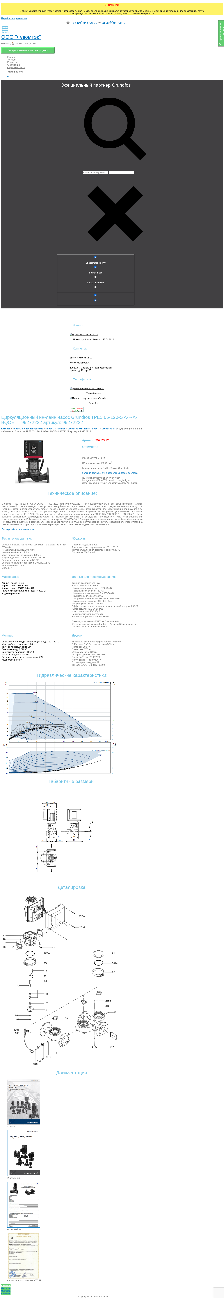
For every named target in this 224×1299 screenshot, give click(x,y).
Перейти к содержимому (14, 18)
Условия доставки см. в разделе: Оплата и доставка (109, 473)
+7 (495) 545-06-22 (84, 22)
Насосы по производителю (27, 428)
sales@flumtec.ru (113, 22)
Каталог (5, 428)
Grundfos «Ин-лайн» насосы (83, 428)
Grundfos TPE (109, 428)
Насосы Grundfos (55, 428)
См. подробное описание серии (18, 529)
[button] (6, 1285)
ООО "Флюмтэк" (21, 37)
